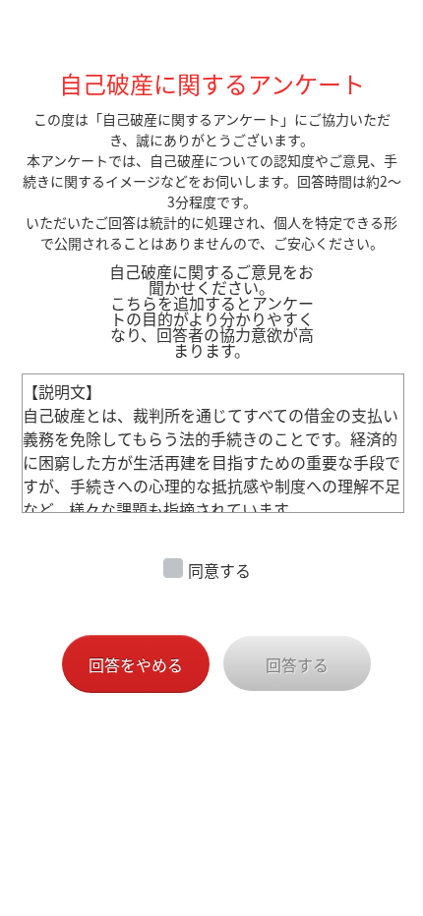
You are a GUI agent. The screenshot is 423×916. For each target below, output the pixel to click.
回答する (297, 664)
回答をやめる (136, 664)
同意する (219, 570)
